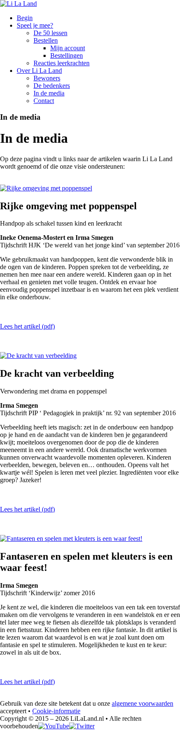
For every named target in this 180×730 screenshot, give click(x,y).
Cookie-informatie (56, 711)
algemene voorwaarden (142, 703)
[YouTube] (53, 726)
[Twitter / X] (82, 726)
